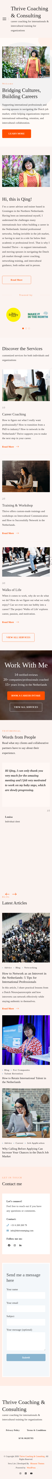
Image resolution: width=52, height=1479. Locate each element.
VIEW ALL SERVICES (18, 637)
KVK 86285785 (26, 1438)
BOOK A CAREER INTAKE (26, 695)
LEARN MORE (17, 133)
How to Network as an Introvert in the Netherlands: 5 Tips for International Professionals (24, 978)
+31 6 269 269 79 (19, 1225)
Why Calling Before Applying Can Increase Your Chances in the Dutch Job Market (25, 1152)
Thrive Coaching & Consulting (29, 12)
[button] (23, 328)
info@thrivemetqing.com (22, 1230)
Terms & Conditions (36, 1430)
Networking (30, 968)
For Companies (21, 1070)
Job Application (35, 1143)
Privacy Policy (13, 1430)
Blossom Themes (37, 1464)
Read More (17, 280)
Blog (18, 968)
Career (20, 1143)
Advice (8, 968)
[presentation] (7, 894)
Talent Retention (13, 1074)
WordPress (31, 1468)
